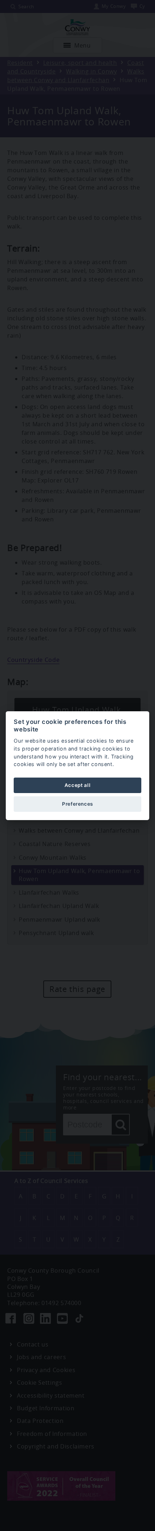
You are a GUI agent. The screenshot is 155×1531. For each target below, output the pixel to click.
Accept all (77, 785)
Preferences (77, 804)
